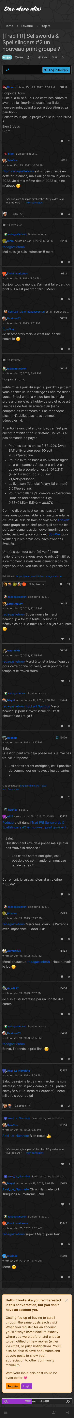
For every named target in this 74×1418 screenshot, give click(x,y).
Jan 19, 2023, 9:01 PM (41, 1183)
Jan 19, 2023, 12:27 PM (28, 918)
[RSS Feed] (63, 57)
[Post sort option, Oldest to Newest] (7, 69)
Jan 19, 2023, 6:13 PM (27, 1129)
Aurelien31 (14, 950)
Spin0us (12, 160)
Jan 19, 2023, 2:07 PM (27, 993)
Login (26, 1386)
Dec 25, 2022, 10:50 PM (29, 165)
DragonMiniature (29, 785)
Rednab (12, 737)
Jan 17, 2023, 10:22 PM (28, 608)
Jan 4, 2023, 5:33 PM (40, 240)
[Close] (66, 1300)
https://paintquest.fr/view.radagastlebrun (39, 576)
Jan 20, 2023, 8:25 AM (28, 1260)
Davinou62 (14, 318)
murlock (12, 1255)
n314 (10, 816)
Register (13, 1386)
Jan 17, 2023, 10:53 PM (28, 655)
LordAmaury (15, 603)
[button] (6, 1412)
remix (10, 240)
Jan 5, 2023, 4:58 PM (27, 278)
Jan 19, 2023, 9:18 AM (41, 700)
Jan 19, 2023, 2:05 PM (28, 955)
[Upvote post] (62, 141)
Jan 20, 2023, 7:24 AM (28, 1228)
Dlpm (10, 87)
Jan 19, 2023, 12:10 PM (28, 742)
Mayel (11, 700)
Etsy (44, 785)
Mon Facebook (10, 789)
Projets (7, 57)
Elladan (12, 913)
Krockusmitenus (17, 273)
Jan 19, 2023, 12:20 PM (40, 816)
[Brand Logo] (23, 9)
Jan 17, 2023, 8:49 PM (27, 373)
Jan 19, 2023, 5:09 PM (28, 1075)
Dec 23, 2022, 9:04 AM (40, 87)
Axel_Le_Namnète (18, 1070)
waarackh (13, 650)
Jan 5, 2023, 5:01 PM (27, 323)
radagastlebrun (17, 234)
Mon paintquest (34, 202)
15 (68, 584)
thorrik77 (13, 988)
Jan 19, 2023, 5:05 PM (28, 1038)
